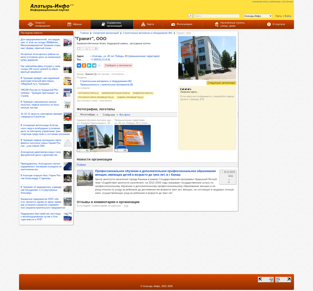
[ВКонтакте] (79, 65)
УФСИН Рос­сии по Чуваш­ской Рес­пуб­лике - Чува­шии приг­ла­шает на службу (40, 92)
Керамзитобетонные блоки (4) (116, 93)
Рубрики (81, 164)
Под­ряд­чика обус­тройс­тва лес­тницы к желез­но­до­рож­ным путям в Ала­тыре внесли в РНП (41, 216)
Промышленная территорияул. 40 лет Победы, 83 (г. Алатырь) (133, 121)
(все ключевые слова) (87, 101)
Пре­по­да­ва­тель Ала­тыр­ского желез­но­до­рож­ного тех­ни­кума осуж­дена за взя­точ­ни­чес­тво (41, 166)
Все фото (125, 114)
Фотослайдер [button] (87, 114)
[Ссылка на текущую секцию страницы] (109, 39)
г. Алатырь (96, 56)
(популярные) (117, 74)
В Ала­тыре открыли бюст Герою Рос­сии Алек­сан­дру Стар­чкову (41, 177)
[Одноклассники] (84, 65)
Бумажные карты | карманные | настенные (272, 1)
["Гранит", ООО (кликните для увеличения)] (207, 58)
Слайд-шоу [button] (109, 114)
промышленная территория (144, 56)
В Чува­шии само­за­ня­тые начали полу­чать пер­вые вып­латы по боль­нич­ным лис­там (40, 104)
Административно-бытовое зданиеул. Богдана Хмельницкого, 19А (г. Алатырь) (101, 121)
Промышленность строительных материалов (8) (106, 84)
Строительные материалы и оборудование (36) (106, 81)
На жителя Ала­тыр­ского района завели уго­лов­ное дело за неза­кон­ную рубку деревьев (41, 57)
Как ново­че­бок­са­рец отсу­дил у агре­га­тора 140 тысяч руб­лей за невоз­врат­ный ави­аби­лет (41, 69)
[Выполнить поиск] (190, 16)
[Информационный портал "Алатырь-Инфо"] (49, 7)
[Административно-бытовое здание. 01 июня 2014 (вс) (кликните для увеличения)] (95, 138)
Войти (288, 16)
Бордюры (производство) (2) (130, 97)
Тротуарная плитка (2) (88, 93)
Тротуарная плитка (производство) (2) (96, 97)
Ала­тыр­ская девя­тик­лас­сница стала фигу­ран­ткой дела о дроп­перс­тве (41, 153)
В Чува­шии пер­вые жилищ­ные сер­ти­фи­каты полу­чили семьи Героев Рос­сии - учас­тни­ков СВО (41, 143)
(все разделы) (83, 88)
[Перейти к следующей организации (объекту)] (221, 83)
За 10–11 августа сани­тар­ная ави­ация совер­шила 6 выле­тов (41, 115)
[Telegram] (94, 65)
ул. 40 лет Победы (113, 56)
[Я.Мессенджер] (89, 65)
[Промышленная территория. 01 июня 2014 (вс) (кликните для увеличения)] (132, 138)
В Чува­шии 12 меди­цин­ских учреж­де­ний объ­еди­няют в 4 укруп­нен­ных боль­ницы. (41, 190)
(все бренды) (103, 74)
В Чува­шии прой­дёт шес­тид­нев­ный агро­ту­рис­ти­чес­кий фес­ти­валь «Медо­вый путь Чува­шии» (40, 81)
